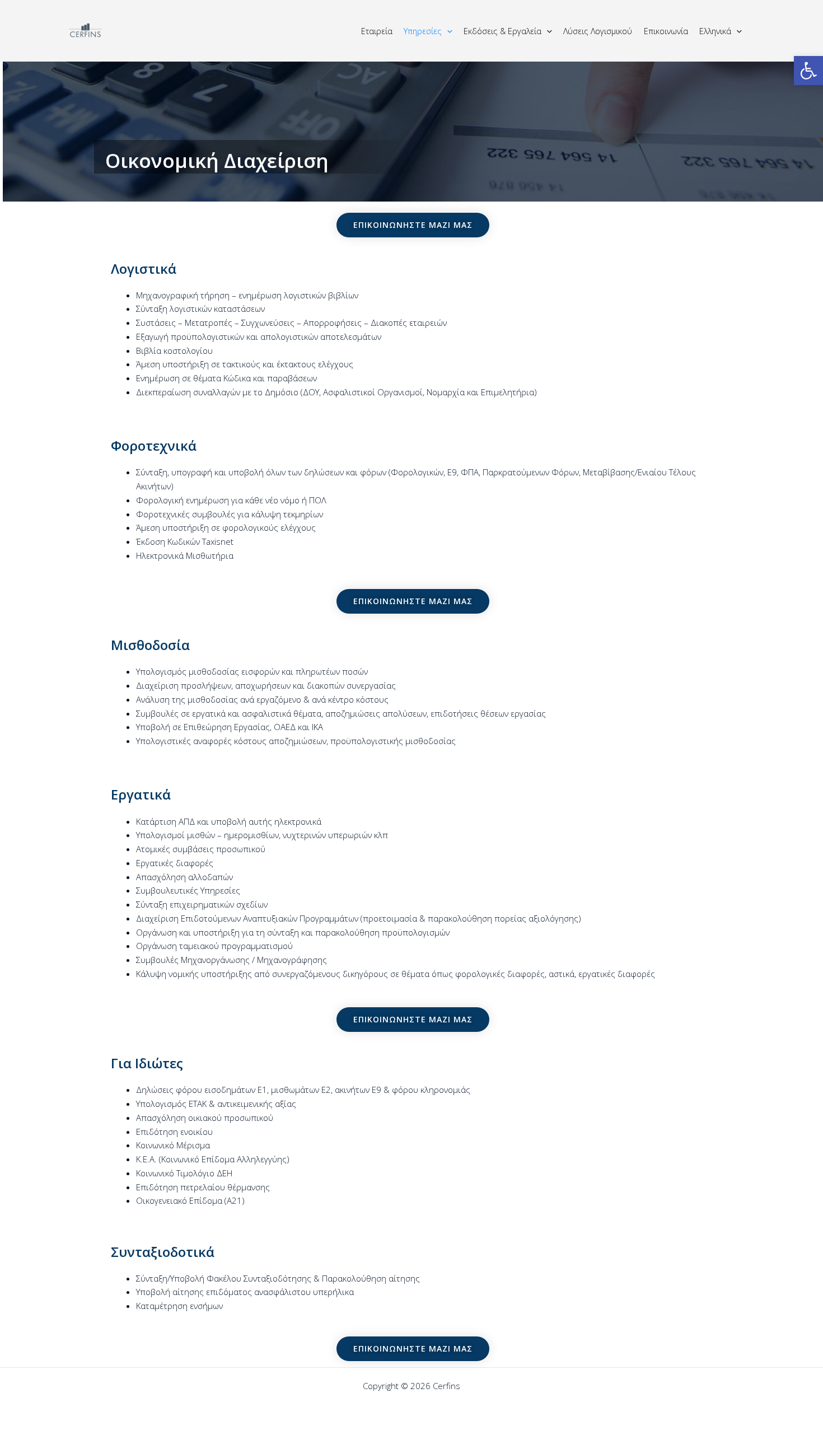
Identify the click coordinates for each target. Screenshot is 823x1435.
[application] (447, 30)
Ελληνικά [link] (715, 30)
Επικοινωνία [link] (666, 30)
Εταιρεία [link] (376, 30)
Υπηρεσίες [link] (423, 30)
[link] (808, 70)
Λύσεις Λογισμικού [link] (597, 30)
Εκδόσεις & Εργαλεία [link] (502, 30)
